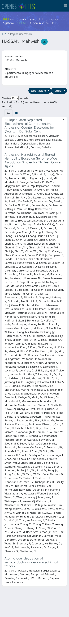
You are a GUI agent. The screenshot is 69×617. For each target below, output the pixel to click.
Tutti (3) (58, 90)
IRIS (4, 34)
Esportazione (38, 90)
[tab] (8, 112)
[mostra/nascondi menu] (65, 5)
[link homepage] (20, 6)
